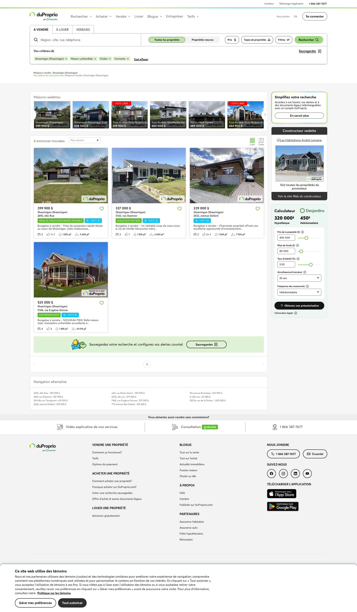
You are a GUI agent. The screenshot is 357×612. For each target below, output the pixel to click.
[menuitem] (134, 455)
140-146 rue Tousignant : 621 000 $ (51, 400)
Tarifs (95, 458)
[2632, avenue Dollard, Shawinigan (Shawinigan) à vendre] (227, 175)
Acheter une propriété (111, 473)
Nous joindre (283, 16)
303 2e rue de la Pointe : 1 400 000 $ (208, 400)
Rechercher (306, 40)
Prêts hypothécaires (191, 533)
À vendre (41, 29)
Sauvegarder (204, 344)
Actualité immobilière (192, 464)
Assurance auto (188, 527)
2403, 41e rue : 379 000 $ (124, 396)
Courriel (317, 454)
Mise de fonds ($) (286, 245)
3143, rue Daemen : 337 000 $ (48, 396)
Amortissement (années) (289, 272)
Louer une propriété (109, 508)
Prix (230, 39)
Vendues (83, 29)
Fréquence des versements (291, 286)
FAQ (182, 493)
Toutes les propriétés (166, 39)
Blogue (186, 445)
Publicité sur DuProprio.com (196, 504)
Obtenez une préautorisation (301, 305)
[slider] (306, 238)
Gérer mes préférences (35, 603)
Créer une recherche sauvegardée (112, 493)
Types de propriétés (255, 39)
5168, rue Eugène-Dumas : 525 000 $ (130, 400)
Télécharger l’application (291, 3)
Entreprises (174, 16)
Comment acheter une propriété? (112, 481)
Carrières (269, 3)
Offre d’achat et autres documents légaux (116, 499)
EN (295, 16)
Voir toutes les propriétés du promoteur (299, 186)
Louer (138, 16)
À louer (62, 29)
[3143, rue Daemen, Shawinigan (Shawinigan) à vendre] (149, 175)
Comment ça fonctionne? (107, 452)
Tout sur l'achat (188, 458)
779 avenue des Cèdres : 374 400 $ (129, 404)
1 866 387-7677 (318, 3)
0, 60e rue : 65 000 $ (200, 396)
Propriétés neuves (202, 39)
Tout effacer (141, 59)
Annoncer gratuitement (106, 515)
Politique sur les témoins (54, 593)
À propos (187, 485)
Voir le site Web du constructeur (299, 196)
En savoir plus (299, 115)
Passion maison (188, 470)
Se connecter (315, 16)
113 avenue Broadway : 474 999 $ (206, 393)
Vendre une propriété (110, 445)
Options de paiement (105, 464)
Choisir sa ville (188, 476)
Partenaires (189, 514)
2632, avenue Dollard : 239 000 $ (50, 404)
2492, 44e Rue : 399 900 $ (47, 393)
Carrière (184, 499)
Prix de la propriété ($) (288, 232)
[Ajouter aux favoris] (101, 209)
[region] (178, 588)
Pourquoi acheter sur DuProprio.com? (114, 487)
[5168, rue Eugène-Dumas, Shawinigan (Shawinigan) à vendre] (71, 269)
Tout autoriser (72, 603)
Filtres (281, 39)
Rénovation (186, 539)
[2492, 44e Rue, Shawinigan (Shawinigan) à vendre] (71, 175)
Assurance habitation (192, 521)
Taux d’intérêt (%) (286, 258)
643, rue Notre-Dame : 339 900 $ (128, 393)
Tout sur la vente (189, 452)
